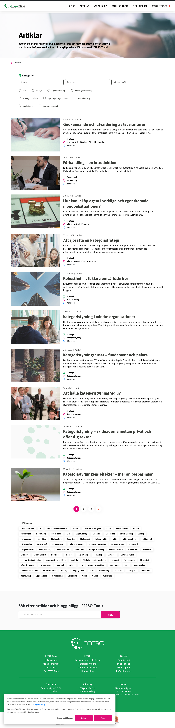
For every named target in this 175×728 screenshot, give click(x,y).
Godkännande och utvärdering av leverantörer (104, 124)
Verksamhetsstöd (50, 106)
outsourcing (45, 565)
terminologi (104, 570)
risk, (91, 142)
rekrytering (115, 565)
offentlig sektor (27, 565)
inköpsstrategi (45, 549)
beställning (41, 534)
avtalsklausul (122, 528)
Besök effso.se (159, 6)
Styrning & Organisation (58, 98)
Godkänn (84, 718)
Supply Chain (78, 570)
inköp (115, 539)
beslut (136, 528)
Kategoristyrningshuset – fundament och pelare (105, 355)
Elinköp (141, 534)
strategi (75, 299)
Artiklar (84, 6)
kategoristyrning (88, 261)
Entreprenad (25, 539)
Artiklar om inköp (51, 664)
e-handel (96, 534)
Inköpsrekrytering (87, 664)
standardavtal (49, 570)
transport (131, 570)
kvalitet (68, 555)
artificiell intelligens (92, 528)
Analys (39, 91)
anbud (75, 528)
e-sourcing (110, 534)
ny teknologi (129, 560)
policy (71, 565)
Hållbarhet (85, 539)
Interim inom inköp (87, 667)
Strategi (70, 139)
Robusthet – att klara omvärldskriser (95, 278)
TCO (92, 570)
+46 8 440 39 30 (131, 694)
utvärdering (99, 142)
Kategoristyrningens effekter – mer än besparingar (108, 474)
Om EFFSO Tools (120, 6)
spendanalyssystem (29, 570)
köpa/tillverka (39, 555)
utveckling (72, 576)
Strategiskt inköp (30, 98)
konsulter (147, 549)
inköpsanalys (26, 544)
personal (60, 565)
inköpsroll (133, 544)
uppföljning (25, 576)
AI (40, 528)
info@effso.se (115, 694)
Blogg (71, 6)
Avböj (103, 718)
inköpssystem (63, 549)
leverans (111, 555)
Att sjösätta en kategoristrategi (91, 240)
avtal (108, 528)
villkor (95, 576)
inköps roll (147, 539)
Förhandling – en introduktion (89, 162)
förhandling (72, 180)
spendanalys (139, 565)
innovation (79, 549)
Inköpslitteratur (77, 544)
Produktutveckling (96, 565)
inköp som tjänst (130, 539)
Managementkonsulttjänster (87, 660)
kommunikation (116, 549)
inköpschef (42, 544)
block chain (56, 534)
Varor (84, 576)
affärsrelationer (27, 528)
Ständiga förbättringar (84, 91)
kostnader (55, 555)
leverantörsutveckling (56, 560)
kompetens (133, 549)
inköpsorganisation (97, 544)
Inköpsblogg (51, 660)
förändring (41, 539)
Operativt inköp (58, 91)
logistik (74, 560)
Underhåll (145, 570)
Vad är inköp (100, 6)
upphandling (41, 576)
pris (81, 565)
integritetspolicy (39, 705)
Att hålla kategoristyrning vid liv (92, 393)
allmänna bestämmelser (57, 528)
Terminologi (140, 6)
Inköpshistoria (58, 544)
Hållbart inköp (101, 539)
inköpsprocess (117, 544)
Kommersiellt (72, 177)
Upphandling (87, 671)
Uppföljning (28, 106)
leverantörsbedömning (30, 560)
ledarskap (97, 555)
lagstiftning (83, 555)
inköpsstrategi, (73, 224)
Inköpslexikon (123, 664)
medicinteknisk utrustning (94, 560)
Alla (24, 91)
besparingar (25, 534)
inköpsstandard (27, 549)
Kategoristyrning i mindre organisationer (99, 316)
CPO (68, 534)
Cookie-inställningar (65, 718)
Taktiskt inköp (84, 98)
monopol (85, 224)
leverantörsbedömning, (77, 142)
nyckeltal (144, 560)
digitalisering (81, 534)
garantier (71, 539)
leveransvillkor (127, 555)
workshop (107, 576)
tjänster (118, 570)
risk (126, 565)
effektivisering (126, 534)
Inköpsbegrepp (123, 667)
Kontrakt (24, 555)
